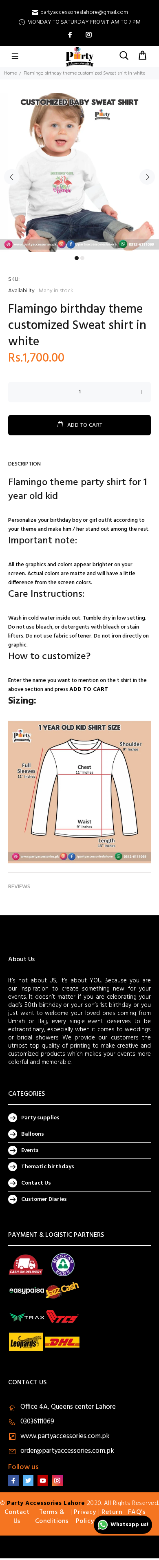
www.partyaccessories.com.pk (65, 1436)
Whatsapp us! (129, 1524)
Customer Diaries (44, 1199)
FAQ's (137, 1512)
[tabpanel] (79, 172)
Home (10, 73)
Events (30, 1150)
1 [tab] (77, 258)
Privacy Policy (85, 1517)
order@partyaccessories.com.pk (67, 1450)
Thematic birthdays (47, 1167)
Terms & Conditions (51, 1517)
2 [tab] (82, 258)
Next (147, 177)
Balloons (32, 1134)
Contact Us (36, 1183)
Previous (12, 177)
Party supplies (40, 1118)
